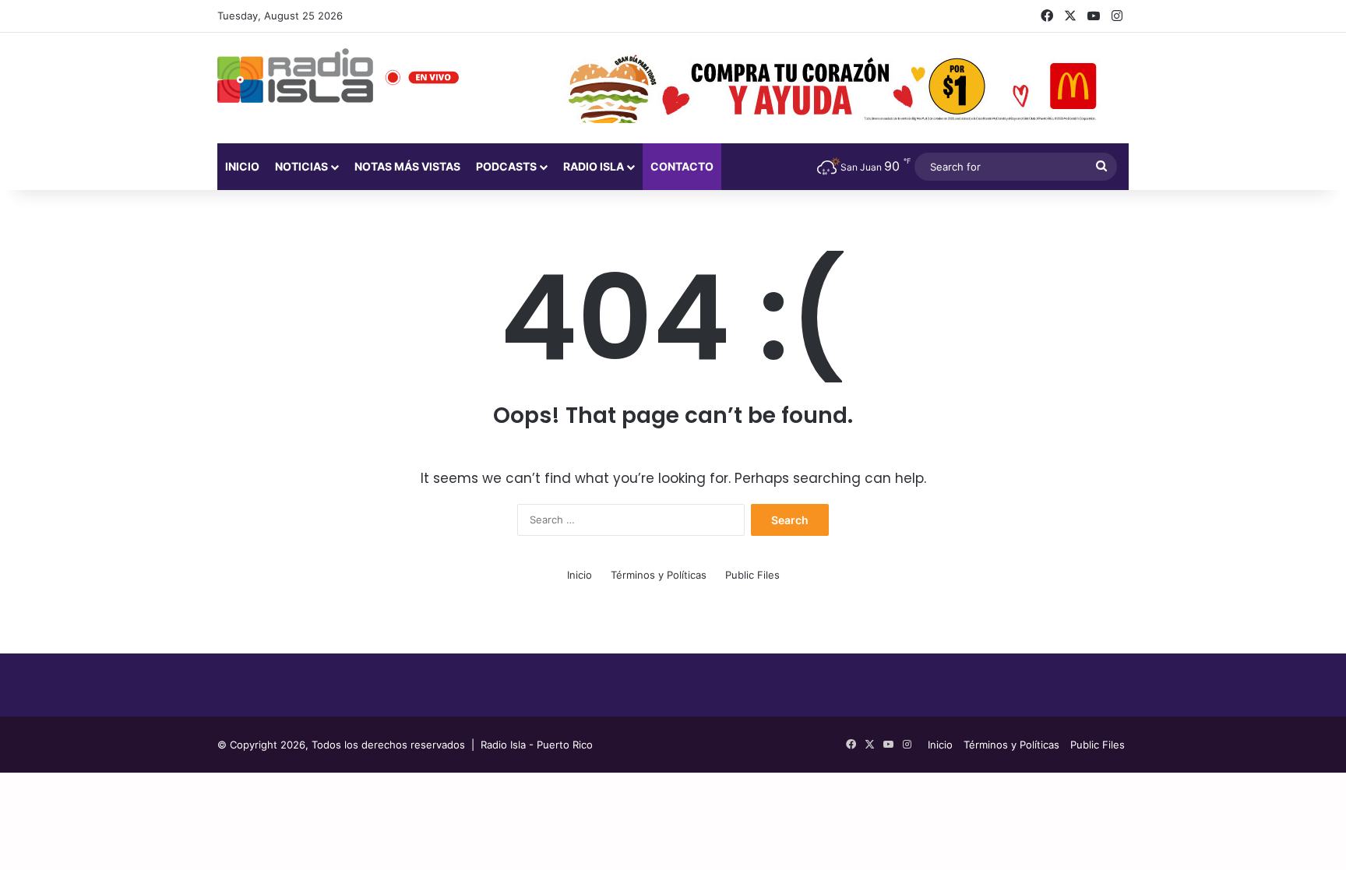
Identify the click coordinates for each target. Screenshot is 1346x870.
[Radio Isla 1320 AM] (295, 75)
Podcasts (506, 166)
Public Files (752, 575)
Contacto (682, 166)
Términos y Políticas (658, 575)
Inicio (242, 166)
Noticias (301, 166)
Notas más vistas (407, 166)
